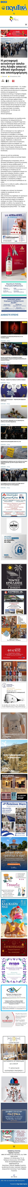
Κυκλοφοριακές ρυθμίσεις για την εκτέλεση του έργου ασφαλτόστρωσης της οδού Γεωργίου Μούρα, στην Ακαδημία (14, 462)
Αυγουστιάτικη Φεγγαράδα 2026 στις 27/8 (11, 441)
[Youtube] (6, 2)
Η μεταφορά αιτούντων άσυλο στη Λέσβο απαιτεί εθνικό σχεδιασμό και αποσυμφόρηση (12, 484)
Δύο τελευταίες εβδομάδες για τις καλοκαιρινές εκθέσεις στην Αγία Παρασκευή (12, 421)
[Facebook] (4, 2)
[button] (26, 24)
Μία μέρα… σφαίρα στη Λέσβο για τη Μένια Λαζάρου (13, 379)
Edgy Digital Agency (22, 1184)
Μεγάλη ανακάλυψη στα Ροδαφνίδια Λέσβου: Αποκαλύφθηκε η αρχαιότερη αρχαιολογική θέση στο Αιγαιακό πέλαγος (13, 359)
